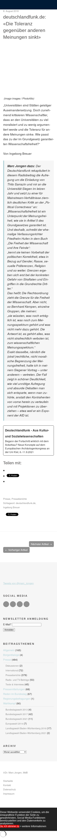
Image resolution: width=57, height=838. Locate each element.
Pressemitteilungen (14, 689)
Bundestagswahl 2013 (17, 709)
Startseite (8, 780)
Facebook (13, 604)
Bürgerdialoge (11, 655)
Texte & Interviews (15, 684)
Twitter (6, 604)
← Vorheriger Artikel (16, 550)
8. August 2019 (11, 11)
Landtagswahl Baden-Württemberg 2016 (26, 728)
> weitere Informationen (33, 826)
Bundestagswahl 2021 (17, 718)
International (12, 670)
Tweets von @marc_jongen (18, 583)
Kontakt (7, 785)
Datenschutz (9, 789)
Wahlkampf (9, 703)
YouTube (26, 604)
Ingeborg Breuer (11, 507)
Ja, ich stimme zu (9, 826)
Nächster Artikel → (41, 544)
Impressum (8, 793)
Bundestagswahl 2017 (17, 714)
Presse (6, 498)
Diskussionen (12, 665)
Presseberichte (19, 498)
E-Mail (7, 624)
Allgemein (9, 650)
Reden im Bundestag (15, 694)
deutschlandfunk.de (25, 503)
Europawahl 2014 (14, 723)
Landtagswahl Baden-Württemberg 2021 (26, 733)
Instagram (20, 604)
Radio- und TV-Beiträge (17, 679)
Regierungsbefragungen (16, 698)
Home (28, 5)
